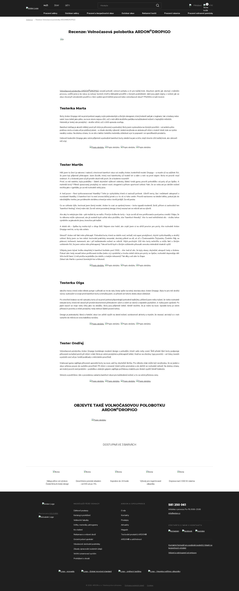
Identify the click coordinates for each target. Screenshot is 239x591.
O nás (123, 510)
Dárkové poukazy (81, 510)
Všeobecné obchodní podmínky (87, 544)
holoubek (53, 513)
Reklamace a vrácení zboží (85, 534)
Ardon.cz (29, 20)
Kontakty (125, 515)
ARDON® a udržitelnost (131, 539)
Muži (46, 5)
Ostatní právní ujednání (83, 539)
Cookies (150, 585)
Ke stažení (78, 530)
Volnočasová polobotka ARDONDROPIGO (79, 91)
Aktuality (125, 525)
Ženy (56, 5)
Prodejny (125, 520)
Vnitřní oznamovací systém (85, 553)
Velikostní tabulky (81, 520)
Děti (67, 5)
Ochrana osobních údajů (134, 585)
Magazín (124, 530)
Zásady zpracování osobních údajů (88, 549)
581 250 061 (177, 504)
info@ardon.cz (174, 513)
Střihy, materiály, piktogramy (86, 525)
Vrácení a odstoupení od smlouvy (182, 553)
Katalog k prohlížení (82, 515)
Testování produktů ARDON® (134, 534)
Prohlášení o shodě (82, 558)
